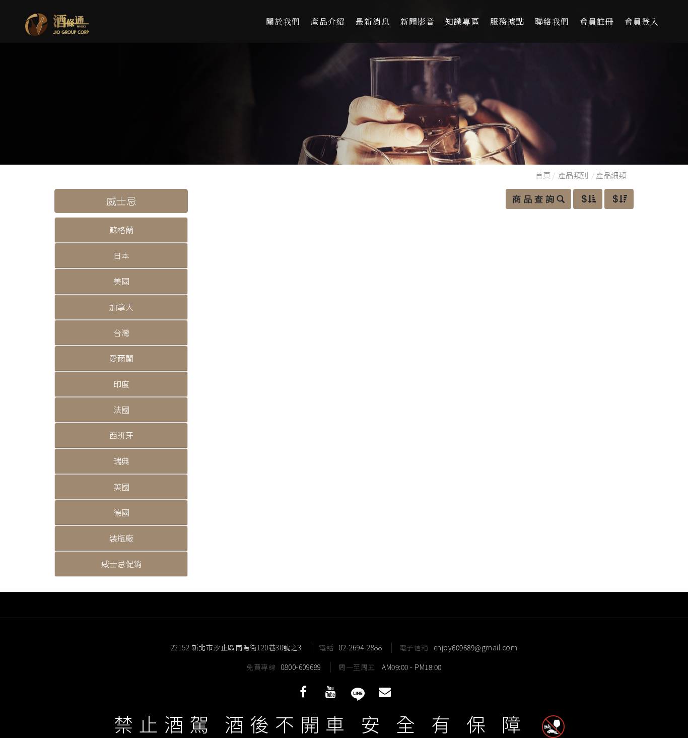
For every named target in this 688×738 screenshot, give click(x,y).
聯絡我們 (552, 21)
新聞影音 (417, 21)
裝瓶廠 (121, 538)
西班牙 (121, 435)
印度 (121, 384)
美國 (121, 281)
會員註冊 (597, 21)
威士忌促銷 (121, 564)
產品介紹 (328, 21)
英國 (121, 487)
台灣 (121, 332)
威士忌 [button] (121, 200)
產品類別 (573, 175)
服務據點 (507, 21)
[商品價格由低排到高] (587, 199)
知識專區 (462, 21)
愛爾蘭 (121, 358)
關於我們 (283, 21)
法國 (121, 410)
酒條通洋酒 (85, 21)
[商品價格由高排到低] (619, 199)
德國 (121, 512)
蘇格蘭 (121, 230)
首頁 (543, 175)
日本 (121, 255)
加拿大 (121, 307)
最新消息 (373, 21)
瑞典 (121, 461)
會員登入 (642, 21)
